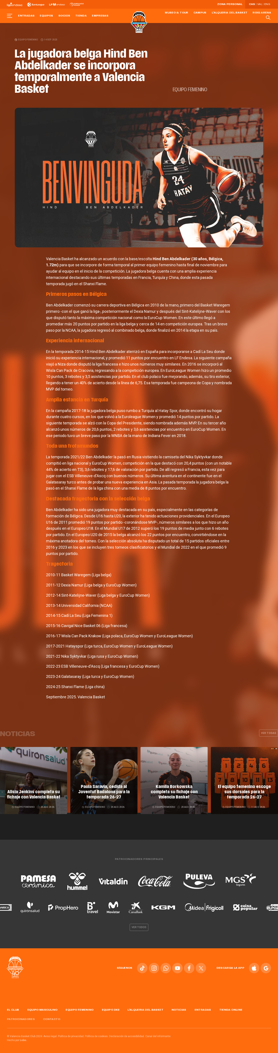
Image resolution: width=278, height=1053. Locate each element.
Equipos (46, 16)
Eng (267, 4)
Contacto (51, 1019)
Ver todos (139, 927)
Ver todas (268, 733)
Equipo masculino (42, 1010)
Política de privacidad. (71, 1036)
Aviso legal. (50, 1036)
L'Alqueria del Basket (230, 13)
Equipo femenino (28, 39)
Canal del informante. (158, 1036)
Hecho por (17, 1040)
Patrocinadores (21, 1019)
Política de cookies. (96, 1036)
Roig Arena (262, 13)
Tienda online (231, 1010)
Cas (252, 4)
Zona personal (230, 4)
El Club (13, 1010)
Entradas (26, 16)
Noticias (179, 1010)
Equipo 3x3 (110, 1010)
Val (259, 4)
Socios (64, 16)
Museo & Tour (176, 13)
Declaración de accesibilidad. (127, 1036)
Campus (200, 13)
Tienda (81, 16)
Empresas (100, 16)
